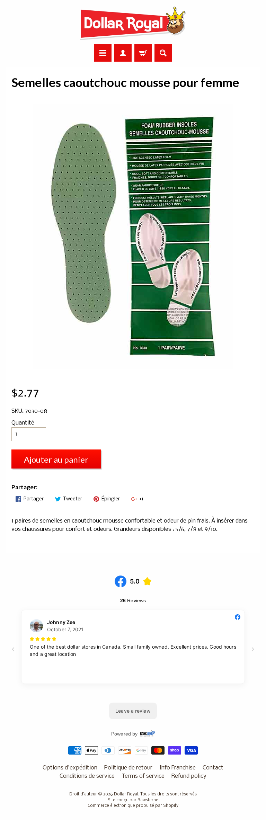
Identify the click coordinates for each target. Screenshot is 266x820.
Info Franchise (177, 768)
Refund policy (188, 776)
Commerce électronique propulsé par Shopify (133, 806)
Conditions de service (87, 776)
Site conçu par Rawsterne (133, 800)
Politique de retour (128, 768)
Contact (213, 768)
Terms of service (143, 776)
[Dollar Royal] (133, 23)
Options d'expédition (70, 768)
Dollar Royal (126, 794)
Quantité (22, 423)
